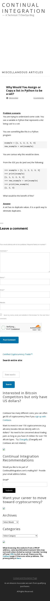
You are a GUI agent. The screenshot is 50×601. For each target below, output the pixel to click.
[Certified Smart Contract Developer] (4, 508)
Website (2, 302)
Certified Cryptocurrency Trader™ (17, 354)
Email (2, 290)
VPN (12, 554)
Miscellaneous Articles (22, 72)
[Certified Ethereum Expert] (4, 542)
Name (2, 277)
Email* (6, 480)
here (19, 558)
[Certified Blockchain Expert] (4, 449)
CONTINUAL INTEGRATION (24, 8)
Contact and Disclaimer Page (25, 578)
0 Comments (38, 98)
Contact (6, 556)
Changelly (23, 439)
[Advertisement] (25, 45)
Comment (4, 251)
